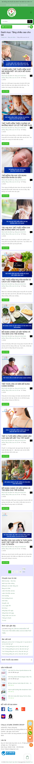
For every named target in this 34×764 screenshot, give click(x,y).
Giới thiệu (5, 600)
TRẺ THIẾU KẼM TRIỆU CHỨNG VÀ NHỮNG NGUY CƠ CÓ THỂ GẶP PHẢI (17, 124)
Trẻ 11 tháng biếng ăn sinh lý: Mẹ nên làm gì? (15, 646)
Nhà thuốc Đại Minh (7, 75)
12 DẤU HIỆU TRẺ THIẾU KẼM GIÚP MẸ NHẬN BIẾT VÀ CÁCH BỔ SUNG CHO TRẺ (16, 71)
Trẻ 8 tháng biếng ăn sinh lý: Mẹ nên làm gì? (15, 654)
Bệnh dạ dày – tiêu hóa (8, 581)
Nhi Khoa (4, 608)
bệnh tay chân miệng (8, 583)
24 (20, 572)
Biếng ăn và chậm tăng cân (10, 586)
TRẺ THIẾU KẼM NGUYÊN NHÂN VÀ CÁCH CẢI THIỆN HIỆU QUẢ (16, 281)
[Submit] (29, 21)
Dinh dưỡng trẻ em (7, 598)
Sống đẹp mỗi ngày (7, 610)
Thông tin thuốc (6, 618)
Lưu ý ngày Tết (6, 605)
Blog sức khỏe (6, 588)
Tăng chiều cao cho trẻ (8, 615)
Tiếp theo (24, 569)
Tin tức (4, 620)
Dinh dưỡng (5, 595)
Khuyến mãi (5, 603)
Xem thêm (5, 92)
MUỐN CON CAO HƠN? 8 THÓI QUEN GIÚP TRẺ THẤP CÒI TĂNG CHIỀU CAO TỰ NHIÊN (17, 542)
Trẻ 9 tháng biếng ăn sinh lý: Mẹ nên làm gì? (15, 651)
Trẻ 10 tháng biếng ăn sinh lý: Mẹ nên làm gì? (15, 649)
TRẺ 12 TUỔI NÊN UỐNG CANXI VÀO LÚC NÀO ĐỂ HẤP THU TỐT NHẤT (17, 437)
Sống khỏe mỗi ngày (8, 613)
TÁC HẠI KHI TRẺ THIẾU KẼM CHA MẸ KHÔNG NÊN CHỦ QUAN (16, 229)
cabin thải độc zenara (8, 591)
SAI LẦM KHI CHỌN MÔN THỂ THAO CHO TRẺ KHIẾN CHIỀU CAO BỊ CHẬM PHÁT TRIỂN (16, 631)
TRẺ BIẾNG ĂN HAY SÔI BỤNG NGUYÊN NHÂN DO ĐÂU (14, 176)
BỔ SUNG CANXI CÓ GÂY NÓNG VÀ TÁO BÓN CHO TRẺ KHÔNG (16, 333)
